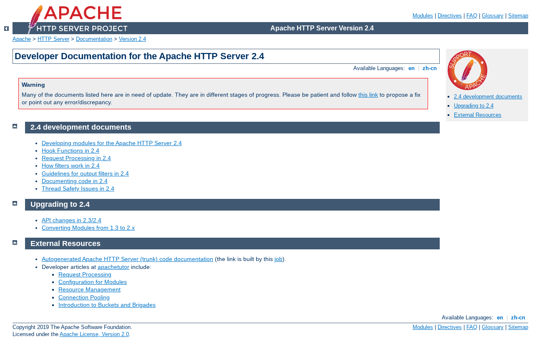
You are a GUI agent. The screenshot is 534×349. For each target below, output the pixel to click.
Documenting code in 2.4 (75, 181)
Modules (423, 16)
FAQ (471, 16)
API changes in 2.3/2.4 (71, 220)
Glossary (493, 16)
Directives (450, 16)
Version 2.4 (132, 39)
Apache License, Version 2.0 (94, 334)
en (411, 68)
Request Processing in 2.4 (76, 158)
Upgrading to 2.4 (474, 106)
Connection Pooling (84, 297)
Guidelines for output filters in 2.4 (85, 173)
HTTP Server (53, 39)
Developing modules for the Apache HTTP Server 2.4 (112, 143)
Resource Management (89, 289)
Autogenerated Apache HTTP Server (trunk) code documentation (127, 259)
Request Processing (84, 274)
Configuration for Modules (92, 282)
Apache (22, 39)
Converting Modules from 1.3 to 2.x (88, 227)
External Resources (477, 115)
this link (368, 94)
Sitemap (518, 16)
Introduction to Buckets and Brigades (107, 304)
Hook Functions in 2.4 (70, 150)
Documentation (94, 39)
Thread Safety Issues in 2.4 (78, 188)
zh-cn (429, 68)
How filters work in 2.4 (71, 165)
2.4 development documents (488, 96)
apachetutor (113, 267)
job (278, 259)
